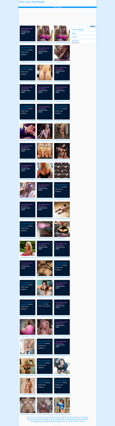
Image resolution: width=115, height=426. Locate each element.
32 (30, 419)
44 (59, 419)
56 (87, 419)
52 (77, 419)
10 (40, 417)
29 (85, 417)
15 (52, 417)
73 (69, 421)
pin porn (75, 41)
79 (83, 421)
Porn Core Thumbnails (31, 1)
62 (43, 421)
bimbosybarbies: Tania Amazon (29, 336)
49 (70, 419)
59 (36, 421)
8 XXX (74, 37)
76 (76, 421)
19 (61, 417)
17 (57, 417)
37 (42, 419)
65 (50, 421)
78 (81, 421)
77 (79, 421)
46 (63, 419)
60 (39, 421)
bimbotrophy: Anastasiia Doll (46, 199)
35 (37, 419)
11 (43, 417)
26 (78, 417)
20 (64, 417)
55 (84, 419)
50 (73, 419)
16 (54, 417)
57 (32, 421)
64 (48, 421)
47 (66, 419)
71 (64, 421)
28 (82, 417)
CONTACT (59, 7)
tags (73, 33)
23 (71, 417)
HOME (54, 7)
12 (45, 417)
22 (68, 417)
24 (73, 417)
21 (66, 417)
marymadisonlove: (61, 62)
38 (45, 419)
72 (67, 421)
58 (34, 421)
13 (47, 417)
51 (75, 419)
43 (56, 419)
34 (35, 419)
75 (74, 421)
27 (80, 417)
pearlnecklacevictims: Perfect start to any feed (50, 81)
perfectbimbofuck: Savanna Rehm (65, 120)
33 (33, 419)
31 (28, 419)
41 (52, 419)
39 (47, 419)
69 (60, 421)
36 (40, 419)
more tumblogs (77, 30)
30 (87, 417)
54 (82, 419)
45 (61, 419)
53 (80, 419)
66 (53, 421)
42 (54, 419)
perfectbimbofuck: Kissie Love (64, 199)
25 (75, 417)
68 (57, 421)
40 (49, 419)
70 (62, 421)
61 (41, 421)
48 (68, 419)
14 (50, 417)
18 (59, 417)
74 (72, 421)
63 (46, 421)
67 (55, 421)
